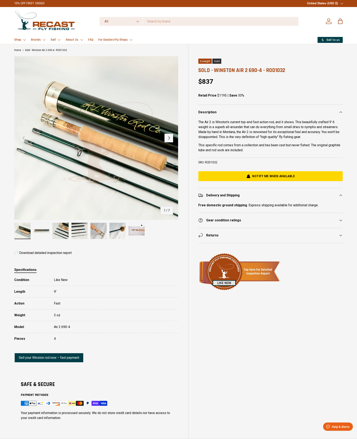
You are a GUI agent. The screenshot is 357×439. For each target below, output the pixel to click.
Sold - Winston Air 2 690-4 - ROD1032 (46, 50)
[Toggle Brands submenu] (44, 39)
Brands (36, 40)
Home (17, 50)
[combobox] (199, 21)
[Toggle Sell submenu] (59, 39)
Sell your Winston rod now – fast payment (49, 358)
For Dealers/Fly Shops (113, 40)
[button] (340, 21)
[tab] (25, 269)
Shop (17, 40)
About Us (72, 40)
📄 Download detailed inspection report (43, 253)
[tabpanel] (96, 309)
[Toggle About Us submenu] (81, 39)
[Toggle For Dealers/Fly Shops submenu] (131, 39)
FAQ (90, 40)
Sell (53, 40)
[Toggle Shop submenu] (24, 39)
